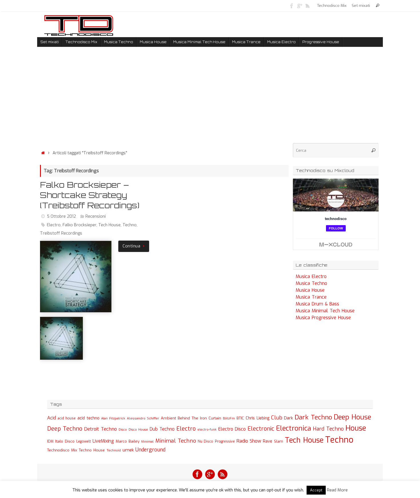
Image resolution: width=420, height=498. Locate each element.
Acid (51, 418)
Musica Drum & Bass (317, 304)
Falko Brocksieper (79, 225)
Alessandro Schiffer (143, 418)
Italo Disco (65, 441)
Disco (123, 429)
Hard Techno (328, 428)
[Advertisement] (164, 100)
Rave (267, 441)
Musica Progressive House (323, 318)
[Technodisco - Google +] (300, 5)
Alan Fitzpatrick (113, 418)
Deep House (352, 417)
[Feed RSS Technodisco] (308, 5)
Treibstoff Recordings (61, 233)
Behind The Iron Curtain (199, 418)
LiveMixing (103, 441)
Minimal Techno (175, 440)
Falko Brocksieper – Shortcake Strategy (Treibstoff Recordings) (89, 195)
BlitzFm (229, 418)
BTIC (240, 418)
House (355, 428)
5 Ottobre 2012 (61, 216)
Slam (278, 441)
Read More (337, 490)
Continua (131, 246)
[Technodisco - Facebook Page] (292, 5)
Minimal (147, 441)
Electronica (293, 428)
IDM (50, 441)
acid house (67, 418)
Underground (150, 450)
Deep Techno (64, 429)
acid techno (88, 418)
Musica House (310, 290)
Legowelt (83, 441)
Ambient (168, 418)
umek (128, 450)
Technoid (114, 450)
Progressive (225, 441)
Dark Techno (313, 417)
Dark (288, 418)
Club (276, 417)
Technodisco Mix (332, 5)
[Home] (43, 153)
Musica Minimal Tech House (325, 311)
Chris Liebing (257, 418)
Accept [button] (316, 490)
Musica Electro (311, 276)
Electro (54, 225)
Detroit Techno (100, 429)
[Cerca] (377, 5)
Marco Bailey (127, 441)
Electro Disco (232, 429)
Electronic (260, 429)
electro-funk (207, 429)
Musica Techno (311, 283)
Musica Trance (311, 297)
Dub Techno (162, 429)
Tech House (109, 225)
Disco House (138, 429)
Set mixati (361, 5)
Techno (130, 225)
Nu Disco (205, 441)
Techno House (92, 450)
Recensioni (95, 216)
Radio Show (249, 441)
